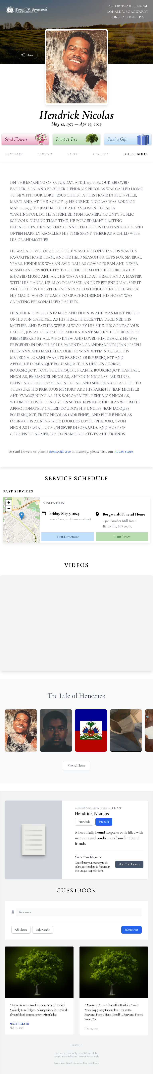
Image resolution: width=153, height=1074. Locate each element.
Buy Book (104, 821)
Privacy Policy (67, 1056)
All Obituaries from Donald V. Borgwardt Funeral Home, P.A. (127, 11)
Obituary (14, 154)
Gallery (101, 154)
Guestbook (136, 154)
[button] (21, 516)
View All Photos (76, 765)
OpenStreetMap (80, 1062)
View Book (84, 821)
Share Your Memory (129, 864)
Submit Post (131, 929)
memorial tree (60, 451)
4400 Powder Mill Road (120, 521)
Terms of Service (85, 1056)
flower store (123, 451)
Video (73, 154)
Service (45, 154)
